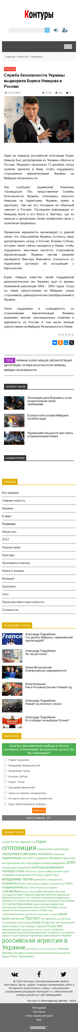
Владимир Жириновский (24, 765)
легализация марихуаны (55, 897)
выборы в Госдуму (14, 900)
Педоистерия (11, 547)
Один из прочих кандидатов (27, 793)
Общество (9, 532)
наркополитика (56, 883)
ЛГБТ (5, 539)
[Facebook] (39, 975)
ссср (33, 842)
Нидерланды (33, 883)
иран (50, 910)
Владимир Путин (19, 771)
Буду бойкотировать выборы (27, 804)
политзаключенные (13, 914)
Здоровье (9, 586)
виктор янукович (65, 922)
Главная (10, 56)
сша (5, 854)
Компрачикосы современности (45, 669)
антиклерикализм (20, 904)
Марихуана (42, 887)
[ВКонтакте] (54, 342)
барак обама (10, 926)
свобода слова (13, 871)
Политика (36, 56)
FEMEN (69, 883)
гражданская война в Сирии (36, 929)
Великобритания (12, 897)
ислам (6, 841)
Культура (8, 555)
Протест (33, 918)
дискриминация (11, 929)
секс (24, 858)
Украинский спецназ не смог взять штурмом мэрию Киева (50, 434)
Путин (32, 887)
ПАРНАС (43, 910)
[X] (71, 342)
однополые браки (29, 910)
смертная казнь (11, 910)
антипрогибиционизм (53, 863)
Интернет (8, 578)
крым (62, 914)
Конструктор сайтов (54, 1000)
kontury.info (53, 995)
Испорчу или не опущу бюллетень (31, 798)
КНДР (21, 926)
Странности (10, 610)
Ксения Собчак (18, 776)
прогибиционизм (36, 900)
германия (24, 842)
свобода (44, 883)
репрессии (19, 854)
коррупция (40, 894)
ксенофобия (47, 919)
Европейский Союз (28, 907)
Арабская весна (13, 918)
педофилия (41, 858)
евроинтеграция (61, 360)
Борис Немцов (38, 360)
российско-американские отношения (39, 932)
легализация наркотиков (16, 867)
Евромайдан (36, 935)
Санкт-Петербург (49, 907)
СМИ (27, 871)
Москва (64, 849)
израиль (53, 887)
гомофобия (11, 891)
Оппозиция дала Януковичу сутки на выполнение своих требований (49, 401)
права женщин (41, 904)
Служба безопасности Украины (44, 365)
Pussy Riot (54, 926)
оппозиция (19, 848)
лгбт (71, 862)
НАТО (31, 858)
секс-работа (68, 932)
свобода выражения (47, 867)
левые (33, 871)
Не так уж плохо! (40, 652)
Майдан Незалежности (20, 370)
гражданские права (48, 849)
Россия (14, 842)
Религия (35, 897)
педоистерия (11, 858)
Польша (63, 907)
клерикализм (12, 887)
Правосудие (59, 854)
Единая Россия (28, 891)
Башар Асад (40, 922)
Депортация (12, 365)
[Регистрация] (65, 31)
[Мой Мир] (66, 342)
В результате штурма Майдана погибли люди (47, 417)
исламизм (9, 883)
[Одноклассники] (60, 342)
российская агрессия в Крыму (41, 949)
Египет (26, 898)
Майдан (24, 935)
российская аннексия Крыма (40, 952)
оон (23, 863)
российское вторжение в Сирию (41, 914)
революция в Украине (57, 935)
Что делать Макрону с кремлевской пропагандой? (49, 637)
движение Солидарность (48, 879)
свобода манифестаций (57, 871)
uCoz (73, 1000)
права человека (40, 854)
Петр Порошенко (22, 956)
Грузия (40, 871)
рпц (25, 887)
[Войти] (55, 31)
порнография (33, 863)
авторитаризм (11, 863)
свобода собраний (35, 926)
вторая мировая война (47, 875)
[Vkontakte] (14, 975)
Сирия (41, 841)
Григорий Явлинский (22, 787)
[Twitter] (63, 975)
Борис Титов (17, 782)
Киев (52, 922)
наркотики (68, 858)
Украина (22, 360)
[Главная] (39, 18)
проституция (45, 891)
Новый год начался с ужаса (43, 702)
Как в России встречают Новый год (48, 685)
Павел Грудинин (19, 760)
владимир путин (17, 879)
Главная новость (13, 500)
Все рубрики (10, 493)
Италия (22, 883)
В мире (6, 516)
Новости (22, 56)
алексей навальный (57, 894)
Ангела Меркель (62, 919)
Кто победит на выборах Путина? (47, 719)
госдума (8, 875)
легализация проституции (17, 922)
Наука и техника (13, 571)
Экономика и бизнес (16, 563)
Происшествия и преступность (23, 602)
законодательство (24, 875)
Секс (5, 594)
